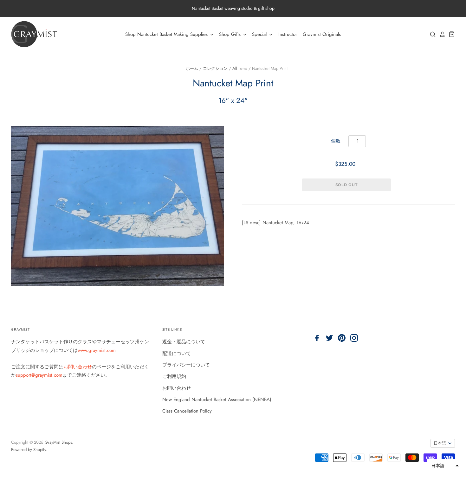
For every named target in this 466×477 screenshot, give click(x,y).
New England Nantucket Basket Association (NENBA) (216, 399)
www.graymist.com (97, 350)
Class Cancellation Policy (187, 410)
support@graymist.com (39, 375)
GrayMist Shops (58, 442)
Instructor (287, 34)
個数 (335, 141)
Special (260, 34)
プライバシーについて (186, 364)
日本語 (440, 443)
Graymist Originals (322, 34)
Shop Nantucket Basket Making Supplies (167, 34)
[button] (444, 465)
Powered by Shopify (28, 450)
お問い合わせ (77, 366)
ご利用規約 (174, 376)
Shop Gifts (230, 34)
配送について (176, 353)
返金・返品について (183, 341)
